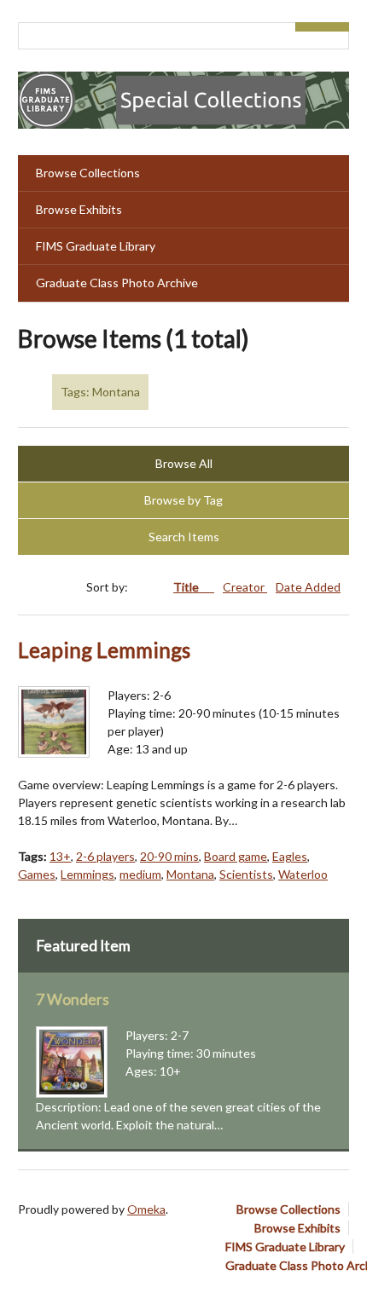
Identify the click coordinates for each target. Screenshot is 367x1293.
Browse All (184, 463)
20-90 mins (169, 856)
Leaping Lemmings (104, 650)
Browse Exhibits (79, 209)
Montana (190, 874)
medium (140, 874)
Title (187, 587)
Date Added (308, 587)
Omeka (146, 1209)
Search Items (184, 536)
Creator (245, 587)
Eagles (289, 856)
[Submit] (336, 27)
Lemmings (87, 874)
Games (36, 874)
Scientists (246, 874)
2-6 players (105, 856)
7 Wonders (72, 999)
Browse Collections (88, 172)
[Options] (309, 27)
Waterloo (303, 874)
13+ (60, 856)
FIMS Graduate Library (95, 246)
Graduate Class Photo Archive (117, 282)
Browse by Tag (183, 500)
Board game (235, 856)
